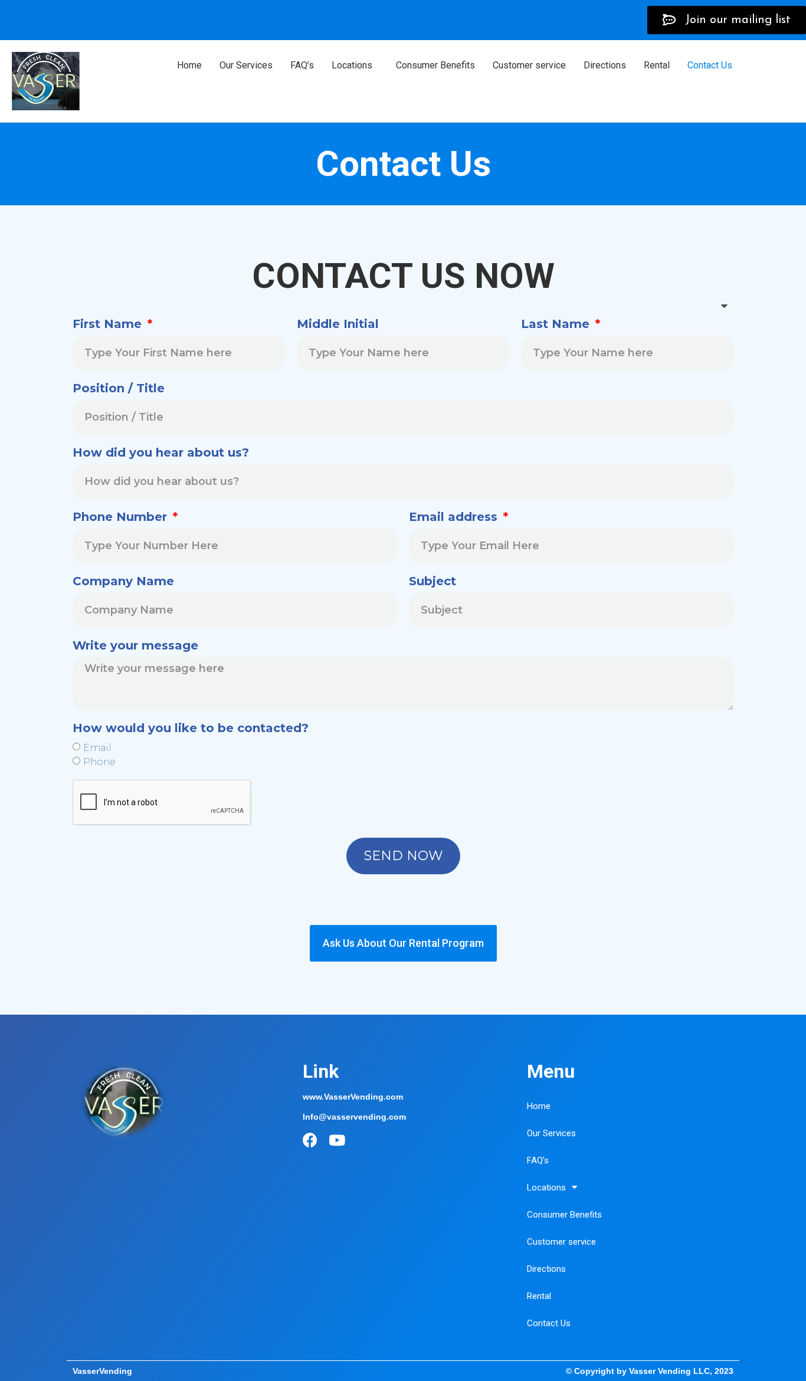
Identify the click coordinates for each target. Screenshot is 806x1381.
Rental (657, 65)
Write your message (135, 645)
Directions (605, 65)
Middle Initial (338, 324)
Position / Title (119, 388)
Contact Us (709, 65)
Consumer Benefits (435, 65)
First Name (109, 324)
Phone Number (122, 517)
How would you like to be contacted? (191, 728)
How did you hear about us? (161, 453)
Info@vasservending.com (354, 1116)
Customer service (529, 65)
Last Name (557, 324)
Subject (432, 581)
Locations (352, 65)
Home (189, 65)
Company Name (123, 581)
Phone (99, 761)
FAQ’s (302, 65)
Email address (455, 517)
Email (97, 747)
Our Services (246, 65)
